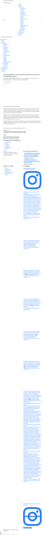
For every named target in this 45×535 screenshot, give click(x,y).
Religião (22, 22)
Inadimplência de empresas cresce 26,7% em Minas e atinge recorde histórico (32, 154)
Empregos (23, 13)
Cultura (22, 9)
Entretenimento (24, 14)
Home (20, 4)
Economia (23, 10)
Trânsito (22, 29)
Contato (20, 34)
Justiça (22, 17)
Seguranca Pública (24, 25)
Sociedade (23, 26)
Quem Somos (8, 169)
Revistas (20, 33)
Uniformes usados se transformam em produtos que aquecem (32, 161)
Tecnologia (23, 28)
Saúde (22, 24)
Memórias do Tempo (9, 172)
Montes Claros (22, 30)
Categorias (21, 6)
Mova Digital (32, 530)
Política (22, 21)
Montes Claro (8, 170)
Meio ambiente (24, 18)
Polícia (22, 20)
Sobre (20, 5)
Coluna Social (21, 32)
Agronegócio (23, 8)
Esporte (22, 16)
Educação (23, 12)
